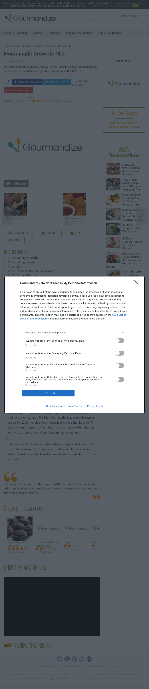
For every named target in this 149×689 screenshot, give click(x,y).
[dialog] (74, 344)
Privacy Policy (95, 406)
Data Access (74, 406)
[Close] (137, 283)
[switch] (119, 340)
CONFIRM (48, 393)
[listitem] (74, 333)
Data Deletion (54, 406)
